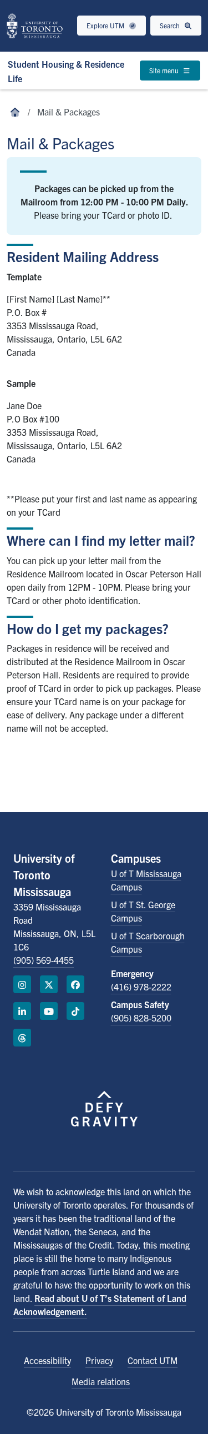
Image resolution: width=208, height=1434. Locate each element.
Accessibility (47, 1360)
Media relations (101, 1381)
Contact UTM (152, 1360)
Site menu (164, 70)
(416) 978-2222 (141, 986)
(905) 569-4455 (43, 959)
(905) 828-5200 (141, 1017)
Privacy (99, 1360)
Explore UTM (106, 25)
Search (170, 25)
